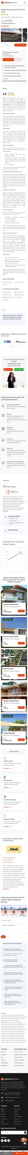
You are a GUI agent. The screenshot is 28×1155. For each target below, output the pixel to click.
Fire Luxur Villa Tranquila (10, 636)
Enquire (21, 610)
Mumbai (3, 1052)
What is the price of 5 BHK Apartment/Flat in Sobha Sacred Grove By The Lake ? (12, 1003)
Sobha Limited (18, 1052)
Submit (3, 936)
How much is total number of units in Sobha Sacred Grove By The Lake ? (13, 988)
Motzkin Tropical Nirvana (11, 701)
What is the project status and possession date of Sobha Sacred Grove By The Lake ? (13, 981)
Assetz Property (18, 1062)
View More (6, 768)
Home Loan (17, 1119)
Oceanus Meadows (9, 733)
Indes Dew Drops (8, 668)
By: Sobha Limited (18, 17)
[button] (12, 346)
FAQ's (19, 59)
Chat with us (19, 369)
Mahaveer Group (19, 1065)
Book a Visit (8, 369)
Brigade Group (18, 1057)
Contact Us (4, 1119)
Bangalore (4, 1054)
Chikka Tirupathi (7, 17)
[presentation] (4, 310)
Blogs (2, 1121)
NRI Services (17, 1121)
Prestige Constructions (20, 1054)
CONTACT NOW (9, 59)
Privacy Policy (5, 1123)
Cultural (3, 1111)
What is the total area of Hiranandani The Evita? (10, 960)
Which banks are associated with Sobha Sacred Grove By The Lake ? (13, 974)
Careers (3, 1114)
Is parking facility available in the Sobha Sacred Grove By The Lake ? (13, 967)
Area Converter (18, 1116)
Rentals (16, 1111)
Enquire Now (21, 1153)
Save (8, 44)
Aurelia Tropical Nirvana (10, 604)
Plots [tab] (3, 310)
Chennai (3, 1060)
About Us (3, 1116)
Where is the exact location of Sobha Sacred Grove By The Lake (13, 949)
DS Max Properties (19, 1060)
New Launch (17, 1109)
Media (2, 1109)
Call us (8, 1153)
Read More (5, 511)
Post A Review (21, 44)
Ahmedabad (4, 1062)
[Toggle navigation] (25, 2)
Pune (2, 1057)
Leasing (16, 1114)
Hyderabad (4, 1065)
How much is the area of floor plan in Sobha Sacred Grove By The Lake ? (12, 996)
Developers (17, 1123)
